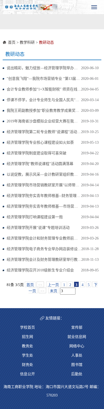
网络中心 (76, 346)
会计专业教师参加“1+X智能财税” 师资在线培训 (46, 89)
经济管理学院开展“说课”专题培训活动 (38, 228)
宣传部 (76, 327)
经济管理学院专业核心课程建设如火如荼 (40, 142)
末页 (53, 291)
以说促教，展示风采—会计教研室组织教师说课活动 (50, 174)
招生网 (27, 337)
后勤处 (76, 374)
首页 (11, 42)
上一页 (53, 285)
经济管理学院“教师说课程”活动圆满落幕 (40, 164)
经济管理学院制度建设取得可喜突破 (36, 153)
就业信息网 (76, 337)
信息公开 (27, 374)
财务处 (27, 365)
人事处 (76, 355)
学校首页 (27, 327)
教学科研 (27, 42)
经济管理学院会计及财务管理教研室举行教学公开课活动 (53, 260)
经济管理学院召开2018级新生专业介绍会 (40, 270)
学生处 (27, 355)
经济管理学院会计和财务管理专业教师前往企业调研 (50, 238)
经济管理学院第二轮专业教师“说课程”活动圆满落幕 (49, 132)
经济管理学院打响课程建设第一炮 (35, 217)
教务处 (27, 346)
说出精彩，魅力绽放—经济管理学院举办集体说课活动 (51, 68)
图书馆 (76, 365)
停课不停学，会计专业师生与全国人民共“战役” (46, 100)
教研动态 (46, 42)
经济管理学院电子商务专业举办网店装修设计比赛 (48, 249)
